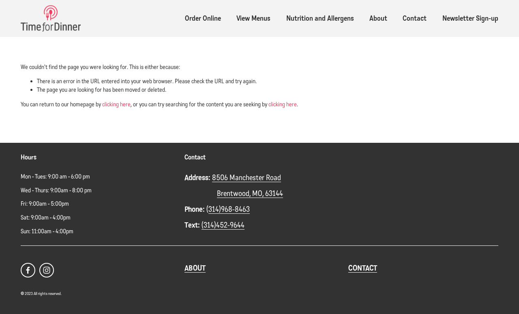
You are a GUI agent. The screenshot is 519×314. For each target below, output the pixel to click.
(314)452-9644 (223, 225)
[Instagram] (46, 270)
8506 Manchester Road (246, 177)
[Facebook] (28, 270)
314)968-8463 (229, 209)
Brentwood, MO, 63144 (250, 193)
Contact (415, 18)
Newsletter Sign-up (470, 18)
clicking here (116, 104)
